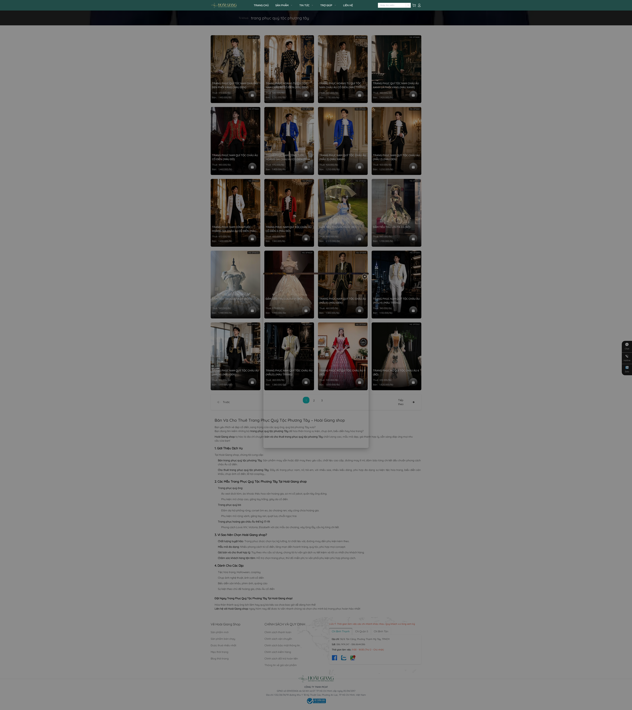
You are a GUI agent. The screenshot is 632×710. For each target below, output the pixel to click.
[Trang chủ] (231, 5)
